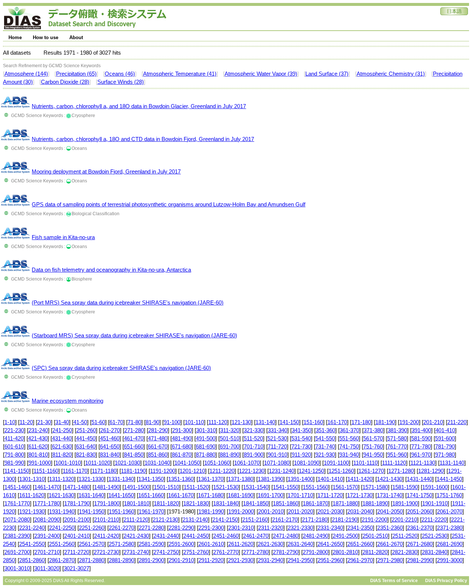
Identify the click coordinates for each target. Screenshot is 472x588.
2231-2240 (32, 528)
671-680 (181, 447)
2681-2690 (449, 544)
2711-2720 (76, 552)
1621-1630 (61, 495)
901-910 (277, 455)
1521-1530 (226, 487)
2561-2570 (91, 544)
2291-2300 (211, 528)
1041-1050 (187, 463)
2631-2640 (300, 544)
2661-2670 (390, 544)
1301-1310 (32, 479)
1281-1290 (431, 471)
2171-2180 (314, 520)
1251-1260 (341, 471)
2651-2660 (360, 544)
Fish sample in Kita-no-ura (63, 237)
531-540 (301, 438)
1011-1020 (97, 463)
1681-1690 (240, 495)
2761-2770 (226, 552)
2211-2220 (434, 520)
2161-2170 (285, 520)
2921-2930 (240, 560)
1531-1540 (255, 487)
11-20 (26, 422)
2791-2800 (315, 552)
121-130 (241, 422)
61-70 (116, 422)
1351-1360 (181, 479)
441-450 (86, 438)
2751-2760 (196, 552)
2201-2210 (404, 520)
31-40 (62, 422)
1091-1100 (336, 463)
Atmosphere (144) (26, 74)
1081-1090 (306, 463)
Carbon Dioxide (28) (65, 82)
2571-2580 (121, 544)
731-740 (325, 447)
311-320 (229, 430)
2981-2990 (420, 560)
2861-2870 (61, 560)
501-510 (229, 438)
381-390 (397, 430)
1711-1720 (330, 495)
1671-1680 (210, 495)
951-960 (397, 455)
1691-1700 (270, 495)
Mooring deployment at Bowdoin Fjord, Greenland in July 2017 (106, 172)
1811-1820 (166, 503)
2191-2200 (374, 520)
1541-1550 (285, 487)
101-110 (194, 422)
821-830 (86, 455)
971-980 (445, 455)
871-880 (205, 455)
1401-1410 (330, 479)
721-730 (301, 447)
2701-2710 (47, 552)
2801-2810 (345, 552)
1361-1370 (210, 479)
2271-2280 (151, 528)
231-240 (38, 430)
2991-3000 (449, 560)
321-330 (253, 430)
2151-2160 (255, 520)
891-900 (253, 455)
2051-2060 (420, 512)
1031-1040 (157, 463)
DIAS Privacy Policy (446, 580)
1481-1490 (106, 487)
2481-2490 (315, 536)
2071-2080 (17, 520)
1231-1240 (281, 471)
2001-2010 (271, 512)
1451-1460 (17, 487)
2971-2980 (390, 560)
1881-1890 (375, 503)
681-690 (205, 447)
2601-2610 (211, 544)
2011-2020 (300, 512)
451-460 (109, 438)
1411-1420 (359, 479)
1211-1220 (222, 471)
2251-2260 (91, 528)
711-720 (277, 447)
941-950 (373, 455)
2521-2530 (434, 536)
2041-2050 (390, 512)
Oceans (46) (120, 74)
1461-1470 (47, 487)
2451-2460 (226, 536)
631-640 (86, 447)
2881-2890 (121, 560)
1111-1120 (394, 463)
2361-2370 (420, 528)
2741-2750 (166, 552)
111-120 (217, 422)
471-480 (157, 438)
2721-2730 (106, 552)
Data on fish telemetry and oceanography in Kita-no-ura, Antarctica (111, 270)
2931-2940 (270, 560)
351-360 (325, 430)
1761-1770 (17, 503)
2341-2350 (360, 528)
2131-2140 (195, 520)
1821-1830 (196, 503)
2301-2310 (241, 528)
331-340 (277, 430)
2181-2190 (344, 520)
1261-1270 (371, 471)
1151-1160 (46, 471)
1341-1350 (151, 479)
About (76, 37)
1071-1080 (276, 463)
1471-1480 (77, 487)
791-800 (14, 455)
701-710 (253, 447)
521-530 (277, 438)
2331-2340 (330, 528)
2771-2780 (255, 552)
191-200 (409, 422)
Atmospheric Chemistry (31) (391, 74)
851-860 (157, 455)
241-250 (62, 430)
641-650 (109, 447)
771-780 (421, 447)
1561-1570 (345, 487)
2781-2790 (285, 552)
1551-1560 (315, 487)
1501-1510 (166, 487)
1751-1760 (449, 495)
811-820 (62, 455)
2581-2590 (151, 544)
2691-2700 (17, 552)
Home (15, 37)
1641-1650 (121, 495)
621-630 (62, 447)
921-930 (325, 455)
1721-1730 (359, 495)
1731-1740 (389, 495)
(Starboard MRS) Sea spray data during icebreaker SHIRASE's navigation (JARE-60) (134, 335)
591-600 (445, 438)
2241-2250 (61, 528)
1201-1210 (192, 471)
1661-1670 (181, 495)
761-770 (397, 447)
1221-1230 (251, 471)
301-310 (206, 430)
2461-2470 (255, 536)
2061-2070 (449, 512)
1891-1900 (405, 503)
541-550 (325, 438)
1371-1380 (240, 479)
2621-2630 (270, 544)
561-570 (373, 438)
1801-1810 (136, 503)
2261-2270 (121, 528)
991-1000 (39, 463)
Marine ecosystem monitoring (67, 401)
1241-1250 (311, 471)
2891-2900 (151, 560)
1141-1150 (16, 471)
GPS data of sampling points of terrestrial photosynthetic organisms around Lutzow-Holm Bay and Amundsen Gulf (168, 204)
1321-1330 (91, 479)
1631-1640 (91, 495)
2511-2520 (404, 536)
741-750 (349, 447)
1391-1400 (300, 479)
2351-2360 (390, 528)
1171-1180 (104, 471)
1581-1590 (405, 487)
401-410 (445, 430)
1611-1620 (31, 495)
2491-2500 (345, 536)
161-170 (337, 422)
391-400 (421, 430)
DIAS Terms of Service (394, 580)
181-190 (385, 422)
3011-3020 (46, 568)
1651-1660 (151, 495)
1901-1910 (435, 503)
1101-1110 (365, 463)
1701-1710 (300, 495)
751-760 (373, 447)
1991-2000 (241, 512)
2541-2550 (32, 544)
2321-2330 (300, 528)
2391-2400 (47, 536)
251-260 (86, 430)
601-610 (14, 447)
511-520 (253, 438)
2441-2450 (196, 536)
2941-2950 (300, 560)
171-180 (361, 422)
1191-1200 (162, 471)
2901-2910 (181, 560)
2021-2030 (330, 512)
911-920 (301, 455)
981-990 (14, 463)
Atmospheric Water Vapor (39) (261, 74)
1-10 (9, 422)
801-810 (38, 455)
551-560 (349, 438)
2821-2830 (404, 552)
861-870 (181, 455)
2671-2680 (420, 544)
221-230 (14, 430)
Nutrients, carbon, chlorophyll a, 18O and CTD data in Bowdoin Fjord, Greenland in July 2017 (143, 139)
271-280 (134, 430)
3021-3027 (76, 568)
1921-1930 (32, 512)
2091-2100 (77, 520)
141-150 (289, 422)
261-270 (110, 430)
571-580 (397, 438)
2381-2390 (17, 536)
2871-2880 (91, 560)
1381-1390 (270, 479)
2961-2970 (360, 560)
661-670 (157, 447)
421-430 (38, 438)
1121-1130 (422, 463)
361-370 (349, 430)
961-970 (421, 455)
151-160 (313, 422)
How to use (45, 37)
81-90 (152, 422)
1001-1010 (68, 463)
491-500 (205, 438)
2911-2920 (210, 560)
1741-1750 (419, 495)
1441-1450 (449, 479)
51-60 (98, 422)
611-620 (38, 447)
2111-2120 (136, 520)
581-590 (421, 438)
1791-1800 (106, 503)
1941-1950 (91, 512)
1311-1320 (61, 479)
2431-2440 (166, 536)
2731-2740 (136, 552)
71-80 (134, 422)
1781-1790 (77, 503)
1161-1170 (75, 471)
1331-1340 (121, 479)
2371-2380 (449, 528)
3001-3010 (17, 568)
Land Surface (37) (326, 74)
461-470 (133, 438)
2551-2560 (61, 544)
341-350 (301, 430)
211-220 (456, 422)
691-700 (229, 447)
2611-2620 (240, 544)
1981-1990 (211, 512)
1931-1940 (61, 512)
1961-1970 (151, 512)
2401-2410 (77, 536)
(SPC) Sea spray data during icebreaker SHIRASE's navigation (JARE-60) (121, 368)
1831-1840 (226, 503)
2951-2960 (330, 560)
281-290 (158, 430)
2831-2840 (434, 552)
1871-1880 (345, 503)
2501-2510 (375, 536)
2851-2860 (32, 560)
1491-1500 (136, 487)
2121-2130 (165, 520)
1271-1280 (401, 471)
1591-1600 (435, 487)
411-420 (14, 438)
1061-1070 (247, 463)
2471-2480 (285, 536)
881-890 (229, 455)
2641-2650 (330, 544)
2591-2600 (181, 544)
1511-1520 (196, 487)
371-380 (373, 430)
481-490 (181, 438)
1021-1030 (127, 463)
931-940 (349, 455)
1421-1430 (389, 479)
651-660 (133, 447)
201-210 (433, 422)
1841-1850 (255, 503)
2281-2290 (181, 528)
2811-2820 (375, 552)
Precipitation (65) (76, 74)
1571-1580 (375, 487)
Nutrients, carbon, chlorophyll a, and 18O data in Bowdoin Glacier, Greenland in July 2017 (139, 106)
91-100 (172, 422)
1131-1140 (452, 463)
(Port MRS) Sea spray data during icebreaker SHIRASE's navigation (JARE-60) (127, 303)
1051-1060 (217, 463)
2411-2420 (106, 536)
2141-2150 (225, 520)
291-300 (182, 430)
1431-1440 (419, 479)
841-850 (133, 455)
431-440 (62, 438)
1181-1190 (133, 471)
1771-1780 (47, 503)
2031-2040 (360, 512)
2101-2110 (106, 520)
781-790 (445, 447)
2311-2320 (270, 528)
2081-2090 (47, 520)
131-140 (265, 422)
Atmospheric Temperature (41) (179, 74)
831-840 (109, 455)
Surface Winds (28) (120, 82)
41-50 (80, 422)
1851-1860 (285, 503)
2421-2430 (136, 536)
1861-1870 (315, 503)
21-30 (44, 422)
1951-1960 (121, 512)
